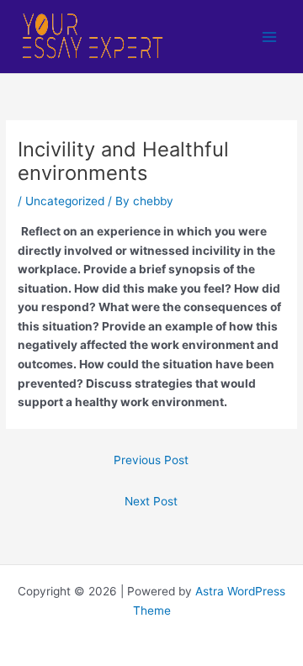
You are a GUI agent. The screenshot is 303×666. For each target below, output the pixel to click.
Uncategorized (64, 201)
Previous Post (151, 460)
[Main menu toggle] (269, 36)
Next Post (151, 501)
